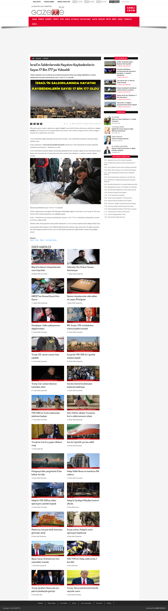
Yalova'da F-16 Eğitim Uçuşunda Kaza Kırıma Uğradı (127, 104)
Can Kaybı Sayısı (51, 240)
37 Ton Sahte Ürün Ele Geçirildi (114, 195)
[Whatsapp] (41, 124)
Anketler (40, 603)
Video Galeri (51, 603)
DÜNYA (45, 58)
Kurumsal (99, 603)
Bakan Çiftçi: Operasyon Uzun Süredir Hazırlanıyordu (120, 170)
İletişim (109, 603)
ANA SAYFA (37, 2)
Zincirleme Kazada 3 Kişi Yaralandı (115, 192)
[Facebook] (31, 124)
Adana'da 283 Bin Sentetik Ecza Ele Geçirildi (118, 200)
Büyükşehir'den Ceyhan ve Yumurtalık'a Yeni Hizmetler (120, 187)
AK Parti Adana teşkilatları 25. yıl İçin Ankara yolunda (120, 190)
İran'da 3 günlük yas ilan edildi (80, 442)
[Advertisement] (84, 40)
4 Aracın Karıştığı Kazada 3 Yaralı (115, 214)
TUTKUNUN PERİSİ (118, 117)
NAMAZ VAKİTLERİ (63, 2)
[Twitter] (34, 124)
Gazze (44, 75)
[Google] (38, 124)
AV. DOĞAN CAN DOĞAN (120, 137)
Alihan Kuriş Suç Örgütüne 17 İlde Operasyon (127, 96)
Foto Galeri (63, 603)
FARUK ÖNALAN (117, 127)
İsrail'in (93, 75)
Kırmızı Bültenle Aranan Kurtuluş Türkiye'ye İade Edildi (120, 167)
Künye (74, 603)
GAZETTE (17, 608)
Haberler (38, 58)
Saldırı (42, 240)
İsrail (37, 240)
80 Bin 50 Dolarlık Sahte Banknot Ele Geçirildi (125, 63)
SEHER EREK (116, 146)
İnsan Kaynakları (86, 603)
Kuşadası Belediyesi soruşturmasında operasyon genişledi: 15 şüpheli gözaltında (126, 72)
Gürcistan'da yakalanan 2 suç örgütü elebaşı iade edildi (120, 184)
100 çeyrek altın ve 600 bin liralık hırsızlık (126, 81)
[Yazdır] (65, 123)
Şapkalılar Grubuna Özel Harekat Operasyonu (118, 160)
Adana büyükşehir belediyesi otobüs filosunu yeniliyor (126, 89)
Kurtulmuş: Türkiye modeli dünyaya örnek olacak (118, 206)
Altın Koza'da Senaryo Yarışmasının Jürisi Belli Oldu (119, 177)
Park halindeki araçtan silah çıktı (114, 217)
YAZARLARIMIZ (49, 2)
